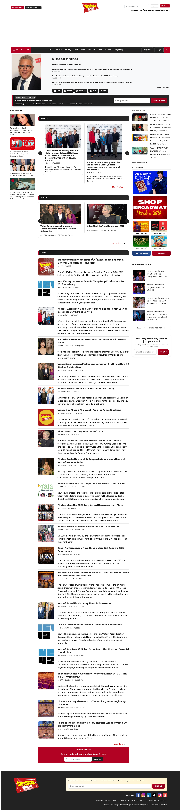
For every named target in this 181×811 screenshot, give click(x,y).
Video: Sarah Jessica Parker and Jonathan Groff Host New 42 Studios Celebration (58, 228)
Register (147, 50)
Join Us (123, 800)
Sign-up (154, 6)
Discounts (161, 253)
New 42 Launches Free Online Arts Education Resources (90, 624)
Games (108, 50)
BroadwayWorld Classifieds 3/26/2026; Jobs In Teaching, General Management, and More (92, 69)
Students (91, 50)
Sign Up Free (159, 100)
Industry (68, 50)
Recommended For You (141, 264)
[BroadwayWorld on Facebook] (138, 795)
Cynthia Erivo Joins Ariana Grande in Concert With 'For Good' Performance (160, 117)
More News (118, 744)
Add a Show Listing (33, 7)
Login (159, 50)
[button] (167, 50)
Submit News (133, 800)
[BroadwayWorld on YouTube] (165, 795)
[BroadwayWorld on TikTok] (154, 795)
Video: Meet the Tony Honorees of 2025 (105, 226)
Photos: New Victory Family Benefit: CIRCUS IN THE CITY (89, 526)
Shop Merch (19, 7)
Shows (59, 50)
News (51, 50)
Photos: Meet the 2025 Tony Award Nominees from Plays (90, 505)
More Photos (117, 187)
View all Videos (138, 162)
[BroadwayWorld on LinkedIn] (149, 795)
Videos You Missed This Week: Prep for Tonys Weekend (89, 410)
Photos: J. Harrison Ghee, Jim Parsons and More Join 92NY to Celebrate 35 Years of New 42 (92, 82)
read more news (163, 87)
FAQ (104, 91)
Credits (82, 91)
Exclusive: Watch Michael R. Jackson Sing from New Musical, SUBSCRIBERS (160, 127)
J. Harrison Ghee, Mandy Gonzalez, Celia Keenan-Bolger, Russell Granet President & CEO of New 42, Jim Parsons (103, 167)
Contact (115, 800)
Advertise (99, 800)
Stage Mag (118, 50)
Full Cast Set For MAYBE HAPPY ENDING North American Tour (21, 168)
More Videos (118, 243)
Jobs (83, 50)
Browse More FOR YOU (149, 328)
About (107, 800)
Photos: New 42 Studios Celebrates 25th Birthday (86, 388)
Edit (94, 91)
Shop (100, 50)
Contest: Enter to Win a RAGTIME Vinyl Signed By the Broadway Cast (21, 148)
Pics (58, 91)
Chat (76, 50)
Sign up (163, 352)
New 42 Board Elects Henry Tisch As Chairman (84, 603)
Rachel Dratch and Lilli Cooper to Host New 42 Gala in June (91, 483)
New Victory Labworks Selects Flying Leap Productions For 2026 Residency (85, 76)
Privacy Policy (161, 805)
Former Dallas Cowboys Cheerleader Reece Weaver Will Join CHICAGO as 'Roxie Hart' (21, 125)
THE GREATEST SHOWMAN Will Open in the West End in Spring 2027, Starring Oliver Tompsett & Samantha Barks (22, 189)
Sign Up (97, 759)
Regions (143, 800)
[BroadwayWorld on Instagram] (143, 795)
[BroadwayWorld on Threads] (159, 795)
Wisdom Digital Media (129, 805)
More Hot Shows (141, 253)
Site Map (152, 800)
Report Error (162, 801)
